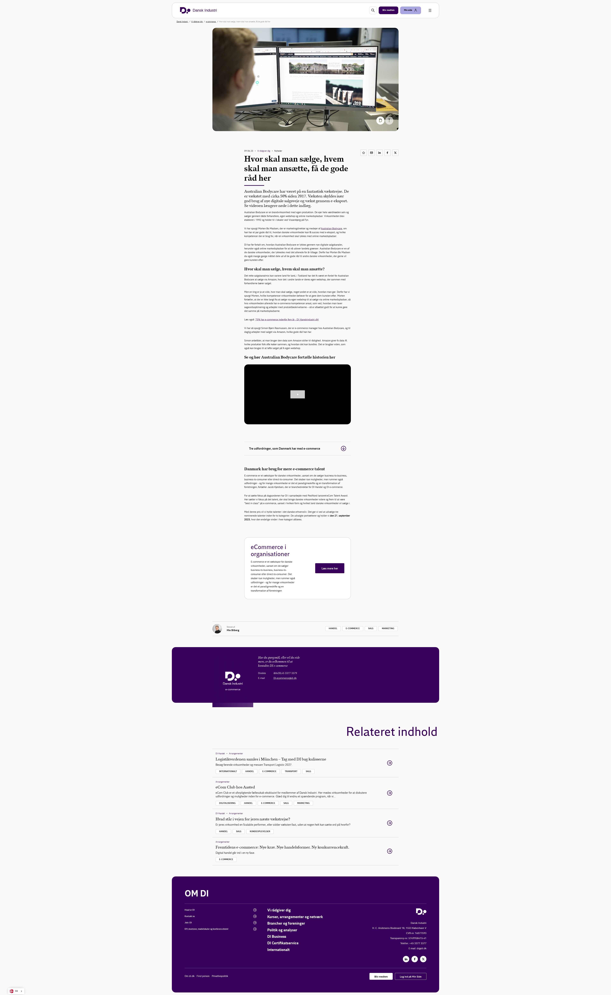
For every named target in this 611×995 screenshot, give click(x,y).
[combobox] (16, 991)
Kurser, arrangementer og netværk (295, 917)
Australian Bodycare (331, 228)
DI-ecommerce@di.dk (285, 678)
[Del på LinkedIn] (379, 153)
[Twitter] (423, 959)
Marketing (388, 628)
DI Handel (220, 753)
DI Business (276, 936)
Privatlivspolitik (220, 976)
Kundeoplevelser (260, 831)
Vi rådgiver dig (197, 22)
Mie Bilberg (233, 630)
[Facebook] (414, 959)
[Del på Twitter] (395, 153)
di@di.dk (421, 948)
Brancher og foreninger (286, 923)
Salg (370, 628)
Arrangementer (236, 753)
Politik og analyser (282, 930)
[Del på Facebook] (387, 153)
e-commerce (211, 22)
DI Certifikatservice (282, 943)
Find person (203, 976)
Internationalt (228, 771)
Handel (333, 628)
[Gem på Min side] (363, 153)
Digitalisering (227, 803)
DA (16, 991)
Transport (291, 771)
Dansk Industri (182, 22)
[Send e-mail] (371, 153)
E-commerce (353, 628)
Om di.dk (189, 976)
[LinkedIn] (406, 959)
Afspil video (297, 394)
